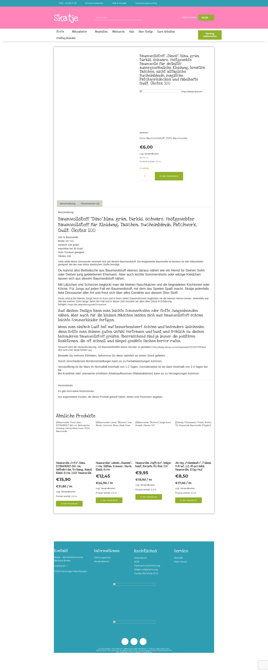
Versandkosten (151, 153)
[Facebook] (124, 641)
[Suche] (145, 17)
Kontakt (178, 557)
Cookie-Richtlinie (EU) (146, 573)
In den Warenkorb (169, 176)
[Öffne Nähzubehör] (89, 31)
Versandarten (101, 561)
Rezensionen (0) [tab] (90, 203)
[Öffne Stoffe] (66, 31)
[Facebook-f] (211, 3)
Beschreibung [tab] (67, 203)
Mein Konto (180, 561)
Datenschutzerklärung (147, 565)
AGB (136, 561)
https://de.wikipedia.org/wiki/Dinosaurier (87, 304)
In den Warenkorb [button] (69, 503)
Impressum (140, 557)
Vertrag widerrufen (210, 34)
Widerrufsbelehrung (146, 569)
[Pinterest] (200, 3)
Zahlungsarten (102, 557)
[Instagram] (205, 3)
